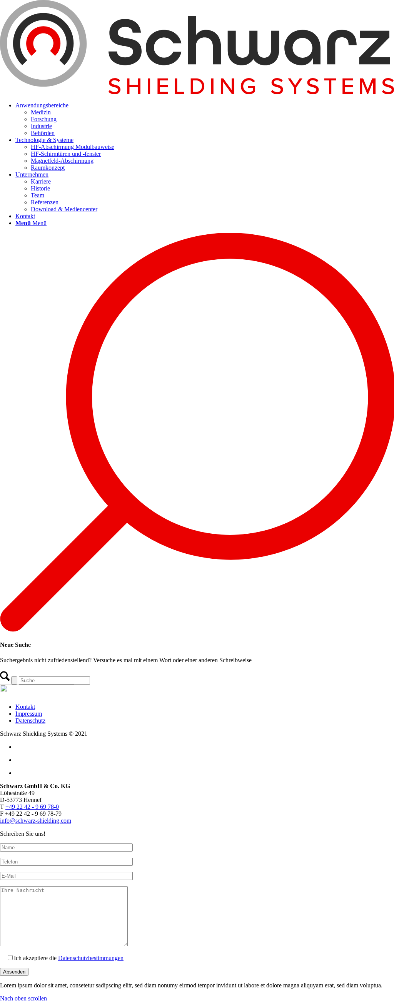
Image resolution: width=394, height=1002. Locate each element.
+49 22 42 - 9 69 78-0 (32, 806)
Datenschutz (30, 720)
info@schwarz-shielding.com (35, 820)
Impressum (28, 713)
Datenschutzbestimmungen (91, 958)
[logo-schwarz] (197, 92)
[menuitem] (204, 119)
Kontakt (25, 706)
